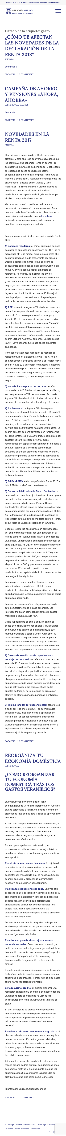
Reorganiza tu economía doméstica (33, 758)
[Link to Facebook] (49, 1132)
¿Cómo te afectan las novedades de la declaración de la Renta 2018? (32, 45)
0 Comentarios (26, 74)
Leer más (10, 66)
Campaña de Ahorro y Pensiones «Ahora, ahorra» (31, 94)
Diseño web (35, 1128)
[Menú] (56, 11)
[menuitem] (56, 11)
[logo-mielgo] (27, 11)
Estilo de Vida (12, 105)
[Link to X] (53, 1132)
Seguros (24, 105)
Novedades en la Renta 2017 (27, 137)
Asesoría (9, 59)
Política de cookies (22, 1128)
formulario (46, 216)
